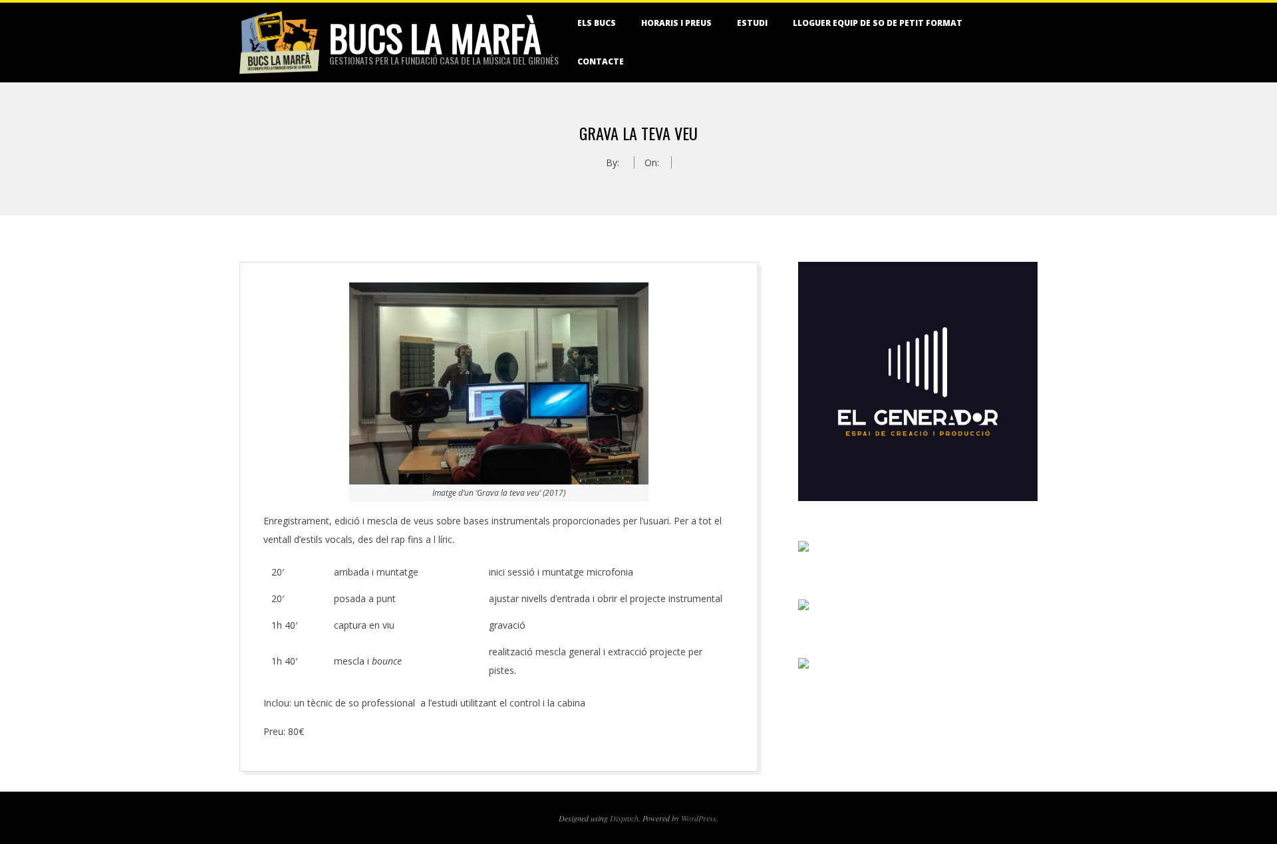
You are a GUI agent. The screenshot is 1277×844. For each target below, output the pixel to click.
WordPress (698, 818)
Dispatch (624, 818)
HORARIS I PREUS (676, 23)
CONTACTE (600, 61)
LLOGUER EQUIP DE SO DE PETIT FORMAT (877, 23)
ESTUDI (752, 23)
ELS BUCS (596, 23)
